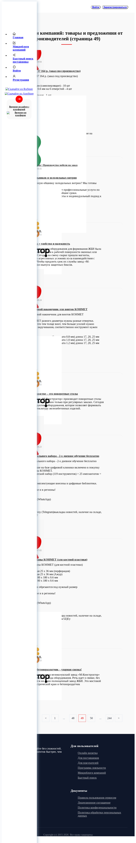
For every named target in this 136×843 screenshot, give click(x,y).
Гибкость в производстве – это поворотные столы (46, 393)
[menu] (19, 58)
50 (91, 718)
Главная (18, 37)
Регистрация (21, 79)
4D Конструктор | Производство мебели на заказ (50, 165)
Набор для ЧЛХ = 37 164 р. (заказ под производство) (47, 70)
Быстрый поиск (87, 777)
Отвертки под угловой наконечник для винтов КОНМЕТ (50, 309)
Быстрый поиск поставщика (23, 60)
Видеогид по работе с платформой (19, 108)
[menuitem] (22, 35)
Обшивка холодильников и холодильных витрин (45, 177)
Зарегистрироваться (115, 7)
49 (82, 718)
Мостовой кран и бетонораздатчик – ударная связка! (48, 669)
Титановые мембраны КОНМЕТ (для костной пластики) (50, 559)
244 (109, 718)
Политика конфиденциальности (97, 807)
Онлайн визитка (88, 752)
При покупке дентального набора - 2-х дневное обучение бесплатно (56, 455)
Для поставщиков (88, 757)
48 (73, 718)
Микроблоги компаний (21, 48)
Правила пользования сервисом (97, 797)
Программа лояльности (92, 767)
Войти (17, 70)
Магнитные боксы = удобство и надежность (42, 243)
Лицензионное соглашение (94, 802)
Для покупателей (88, 762)
